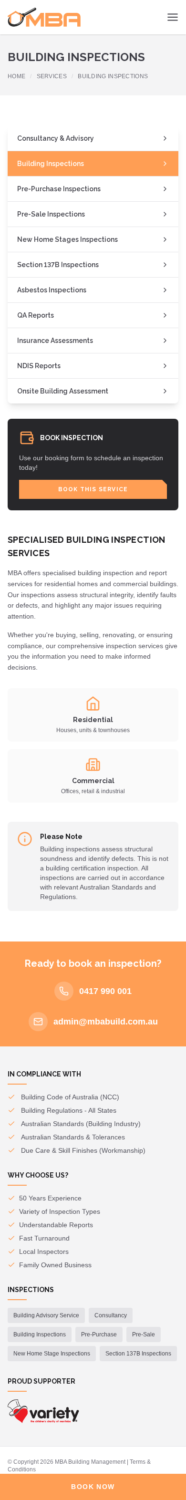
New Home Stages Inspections (67, 239)
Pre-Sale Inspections (51, 214)
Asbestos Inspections (51, 290)
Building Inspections (50, 163)
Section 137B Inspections (58, 265)
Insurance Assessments (55, 340)
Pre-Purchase (99, 1334)
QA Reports (35, 315)
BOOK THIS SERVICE (93, 489)
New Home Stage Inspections (51, 1353)
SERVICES (52, 76)
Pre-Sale (143, 1334)
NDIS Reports (39, 366)
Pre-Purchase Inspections (59, 189)
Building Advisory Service (46, 1315)
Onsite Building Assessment (62, 391)
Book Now (92, 1486)
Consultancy (110, 1315)
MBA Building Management (90, 1462)
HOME (16, 76)
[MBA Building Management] (44, 17)
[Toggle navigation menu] (172, 17)
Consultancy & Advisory (55, 138)
